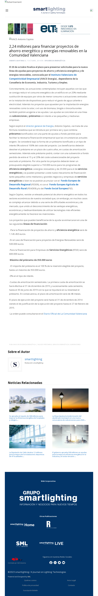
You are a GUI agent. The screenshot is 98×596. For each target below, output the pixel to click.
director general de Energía (40, 125)
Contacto (71, 585)
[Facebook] (51, 562)
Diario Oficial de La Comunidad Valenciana (66, 313)
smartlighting (16, 60)
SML (29, 577)
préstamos (48, 344)
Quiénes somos (30, 580)
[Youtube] (63, 562)
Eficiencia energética (55, 60)
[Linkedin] (55, 562)
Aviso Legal (71, 580)
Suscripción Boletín (30, 590)
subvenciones (75, 344)
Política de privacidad (30, 585)
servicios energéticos (61, 344)
